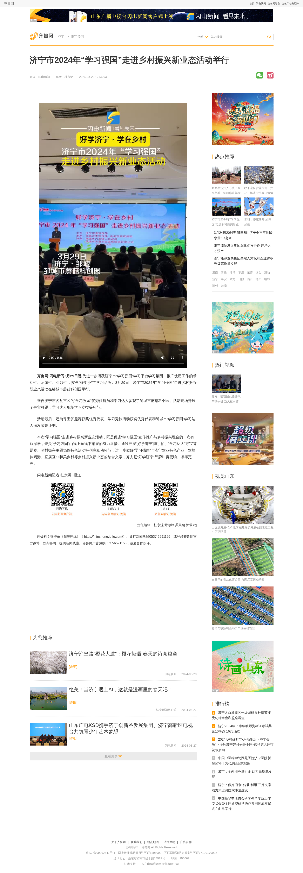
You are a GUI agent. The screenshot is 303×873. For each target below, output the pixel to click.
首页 (251, 3)
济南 (215, 272)
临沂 (250, 279)
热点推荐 (225, 156)
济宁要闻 (77, 36)
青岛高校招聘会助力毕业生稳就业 (233, 628)
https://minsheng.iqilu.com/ (103, 536)
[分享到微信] (259, 75)
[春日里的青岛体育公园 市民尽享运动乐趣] (243, 557)
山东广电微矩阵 (290, 3)
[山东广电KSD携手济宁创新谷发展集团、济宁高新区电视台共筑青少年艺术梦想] (48, 734)
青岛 (224, 272)
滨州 (215, 285)
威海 (232, 279)
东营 (250, 272)
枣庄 (241, 272)
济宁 (61, 36)
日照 (241, 279)
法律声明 (169, 842)
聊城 (267, 279)
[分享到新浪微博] (270, 75)
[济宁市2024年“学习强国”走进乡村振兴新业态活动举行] (226, 214)
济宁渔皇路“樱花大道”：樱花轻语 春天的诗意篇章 (123, 654)
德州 (258, 279)
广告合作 (186, 842)
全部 (200, 36)
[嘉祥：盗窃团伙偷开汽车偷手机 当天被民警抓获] (226, 384)
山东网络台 (274, 3)
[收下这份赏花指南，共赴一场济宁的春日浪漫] (259, 183)
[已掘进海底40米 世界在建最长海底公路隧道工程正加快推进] (243, 505)
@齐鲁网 (49, 543)
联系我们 (136, 842)
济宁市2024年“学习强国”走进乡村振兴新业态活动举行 (226, 224)
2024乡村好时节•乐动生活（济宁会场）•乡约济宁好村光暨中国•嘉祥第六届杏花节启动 (243, 744)
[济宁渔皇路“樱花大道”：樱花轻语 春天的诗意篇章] (48, 662)
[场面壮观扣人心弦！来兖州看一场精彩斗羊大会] (226, 183)
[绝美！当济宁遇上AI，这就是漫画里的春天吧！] (48, 698)
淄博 (232, 272)
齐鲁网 (9, 3)
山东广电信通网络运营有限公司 (159, 864)
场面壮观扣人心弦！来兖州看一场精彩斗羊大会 (226, 193)
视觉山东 (225, 476)
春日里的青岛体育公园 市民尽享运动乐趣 (238, 579)
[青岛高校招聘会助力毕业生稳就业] (243, 605)
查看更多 (111, 756)
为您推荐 (43, 637)
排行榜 (222, 703)
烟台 (258, 272)
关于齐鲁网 (118, 842)
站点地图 (153, 842)
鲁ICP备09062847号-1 (100, 852)
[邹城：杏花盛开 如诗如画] (259, 214)
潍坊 (267, 272)
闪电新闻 (261, 3)
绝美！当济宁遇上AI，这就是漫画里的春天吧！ (121, 689)
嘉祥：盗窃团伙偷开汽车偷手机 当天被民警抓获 (226, 401)
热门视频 (225, 365)
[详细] (73, 666)
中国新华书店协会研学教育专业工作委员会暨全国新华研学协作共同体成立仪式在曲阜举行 (241, 803)
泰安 (224, 279)
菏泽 (224, 285)
